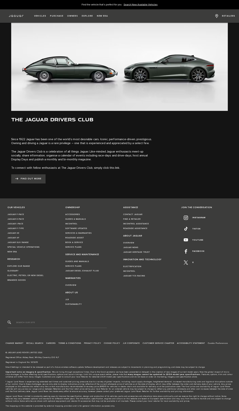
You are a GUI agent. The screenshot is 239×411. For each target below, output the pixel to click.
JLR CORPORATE (131, 343)
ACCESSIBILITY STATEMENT (191, 343)
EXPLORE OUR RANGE (18, 266)
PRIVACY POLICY (92, 343)
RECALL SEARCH (34, 343)
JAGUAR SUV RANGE (18, 242)
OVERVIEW (70, 285)
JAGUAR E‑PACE (15, 219)
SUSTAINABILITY (73, 304)
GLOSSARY (12, 271)
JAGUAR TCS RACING (134, 276)
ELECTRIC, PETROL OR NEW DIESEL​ (25, 275)
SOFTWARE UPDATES (76, 228)
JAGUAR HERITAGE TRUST (136, 252)
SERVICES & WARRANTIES (78, 233)
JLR (67, 299)
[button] (40, 16)
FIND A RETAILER (132, 219)
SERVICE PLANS (73, 247)
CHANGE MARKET (15, 343)
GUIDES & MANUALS (75, 219)
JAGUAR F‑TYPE (15, 228)
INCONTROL (71, 224)
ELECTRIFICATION (132, 266)
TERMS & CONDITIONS (69, 343)
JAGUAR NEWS (130, 247)
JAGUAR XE (13, 233)
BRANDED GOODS (16, 280)
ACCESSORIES (72, 214)
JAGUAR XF (13, 238)
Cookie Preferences (218, 343)
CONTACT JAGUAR (132, 214)
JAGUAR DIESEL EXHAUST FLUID (82, 271)
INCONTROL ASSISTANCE (136, 224)
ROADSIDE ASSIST (74, 238)
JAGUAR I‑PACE (15, 224)
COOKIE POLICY (112, 343)
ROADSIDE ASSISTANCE (135, 228)
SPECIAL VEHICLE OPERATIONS (23, 247)
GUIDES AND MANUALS (77, 261)
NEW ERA (12, 252)
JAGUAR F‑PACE (15, 214)
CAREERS (51, 343)
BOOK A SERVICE (74, 242)
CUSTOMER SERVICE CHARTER (158, 343)
